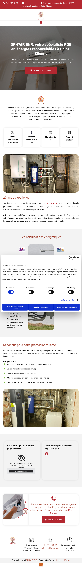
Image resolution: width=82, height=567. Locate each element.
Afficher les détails (68, 300)
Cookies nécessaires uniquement (15, 307)
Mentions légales (63, 560)
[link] (21, 458)
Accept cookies (21, 471)
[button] (41, 70)
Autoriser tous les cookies (67, 307)
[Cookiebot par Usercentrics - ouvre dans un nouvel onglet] (70, 258)
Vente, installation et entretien (13, 139)
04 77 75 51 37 (10, 3)
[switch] (31, 292)
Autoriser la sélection (41, 307)
